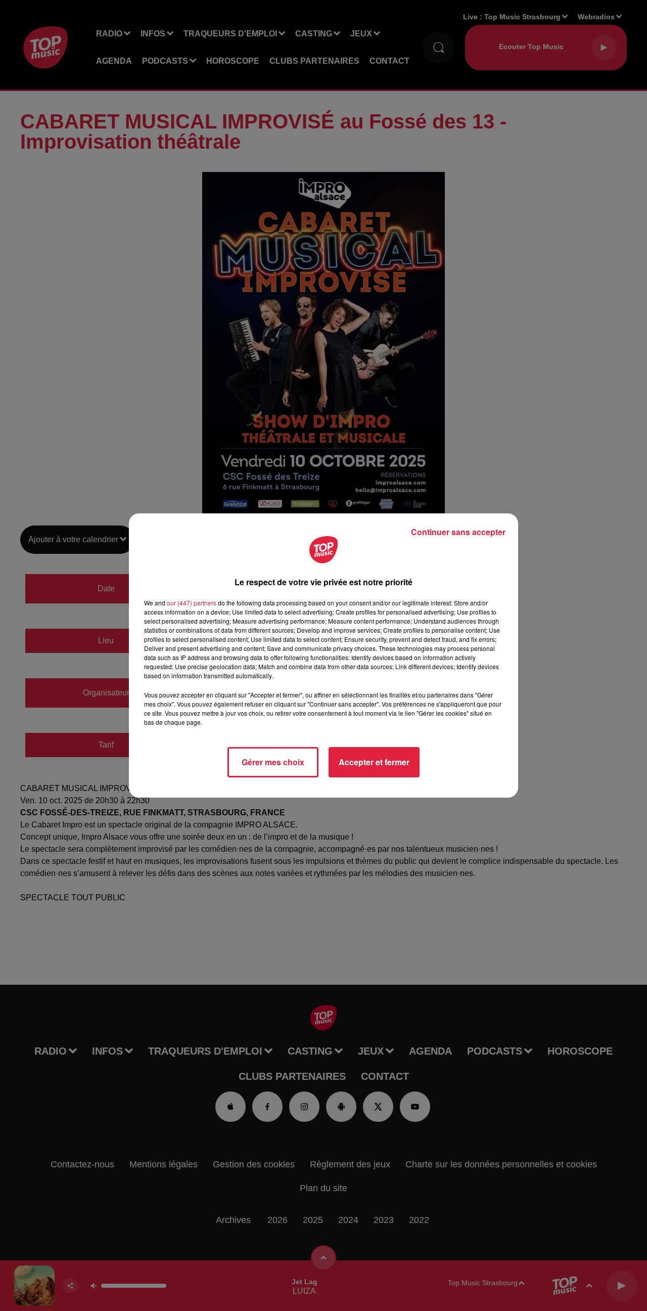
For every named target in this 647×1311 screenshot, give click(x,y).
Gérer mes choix (273, 762)
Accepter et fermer (374, 762)
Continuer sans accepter (458, 532)
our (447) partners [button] (191, 602)
